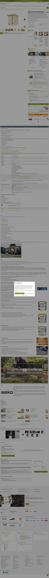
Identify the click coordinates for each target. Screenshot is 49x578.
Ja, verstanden (20, 293)
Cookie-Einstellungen (28, 290)
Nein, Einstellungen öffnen (29, 293)
